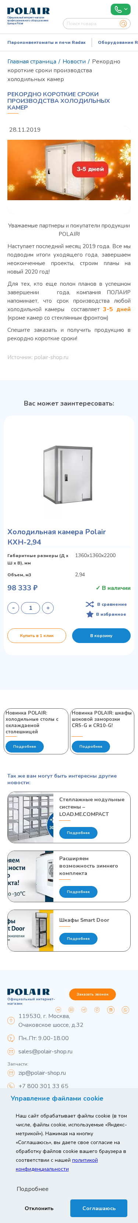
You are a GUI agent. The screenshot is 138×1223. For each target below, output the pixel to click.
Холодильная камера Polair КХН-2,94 (56, 537)
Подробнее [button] (33, 1189)
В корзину (101, 636)
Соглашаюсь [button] (99, 1208)
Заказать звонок (93, 994)
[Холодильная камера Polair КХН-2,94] (69, 475)
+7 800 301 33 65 (43, 1086)
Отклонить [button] (39, 1208)
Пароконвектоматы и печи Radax (46, 42)
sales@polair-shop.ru (45, 1051)
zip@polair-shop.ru (42, 1073)
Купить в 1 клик (37, 636)
